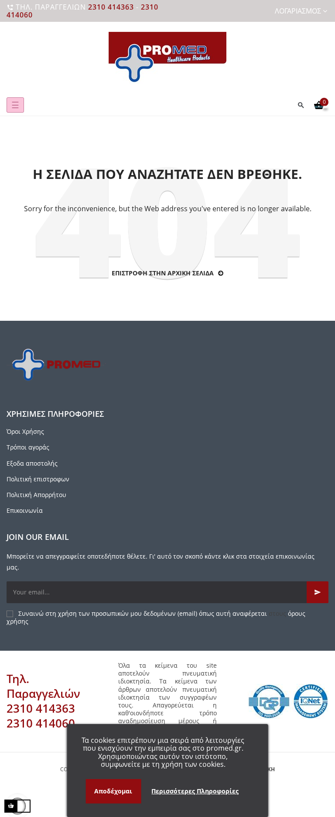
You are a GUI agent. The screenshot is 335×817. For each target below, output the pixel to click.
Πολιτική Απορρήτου (36, 495)
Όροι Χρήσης (25, 431)
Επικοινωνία (25, 510)
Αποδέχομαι (113, 791)
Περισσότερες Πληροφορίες (195, 791)
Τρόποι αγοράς (28, 447)
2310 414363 (111, 7)
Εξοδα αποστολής (32, 463)
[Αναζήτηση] (301, 105)
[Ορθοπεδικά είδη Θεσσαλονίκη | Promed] (167, 58)
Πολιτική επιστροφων (38, 479)
